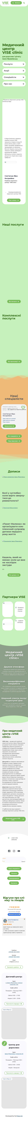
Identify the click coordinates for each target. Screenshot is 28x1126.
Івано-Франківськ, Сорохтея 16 (14, 1054)
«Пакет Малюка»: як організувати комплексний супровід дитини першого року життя (13, 529)
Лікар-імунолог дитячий (9, 420)
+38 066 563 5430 (14, 952)
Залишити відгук (13, 914)
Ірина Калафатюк (13, 920)
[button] (9, 426)
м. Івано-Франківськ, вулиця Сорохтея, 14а (14, 983)
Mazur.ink (20, 1116)
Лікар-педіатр (6, 422)
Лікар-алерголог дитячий (9, 418)
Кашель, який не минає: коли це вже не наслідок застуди (13, 561)
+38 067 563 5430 (14, 957)
